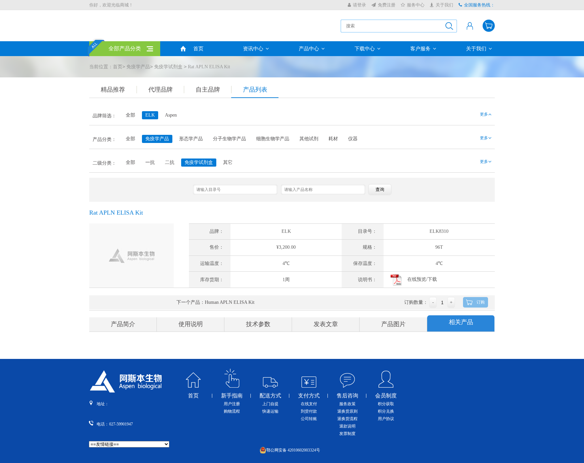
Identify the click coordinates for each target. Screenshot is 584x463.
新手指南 (232, 396)
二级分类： (104, 163)
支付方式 (309, 396)
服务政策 (347, 403)
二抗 (169, 162)
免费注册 (386, 4)
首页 (198, 48)
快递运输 (270, 411)
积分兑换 (386, 411)
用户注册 (232, 403)
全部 (130, 115)
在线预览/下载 (422, 279)
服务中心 (415, 4)
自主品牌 (208, 89)
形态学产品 (191, 138)
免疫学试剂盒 (168, 66)
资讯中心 (253, 48)
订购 (481, 302)
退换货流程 (347, 418)
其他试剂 (308, 138)
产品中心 (309, 48)
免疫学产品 (138, 66)
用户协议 (386, 418)
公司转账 (309, 418)
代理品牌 (160, 89)
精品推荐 (113, 89)
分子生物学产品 (229, 138)
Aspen (171, 115)
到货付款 (309, 411)
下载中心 (365, 48)
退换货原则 (347, 411)
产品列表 (255, 89)
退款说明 (347, 426)
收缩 (579, 111)
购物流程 (232, 411)
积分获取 (386, 403)
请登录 (359, 4)
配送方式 (270, 396)
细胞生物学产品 (272, 138)
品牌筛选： (104, 115)
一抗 (150, 162)
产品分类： (104, 139)
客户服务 (420, 48)
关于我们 (444, 4)
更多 (484, 114)
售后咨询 (347, 396)
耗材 (333, 138)
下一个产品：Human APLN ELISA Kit (215, 302)
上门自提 (270, 403)
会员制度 (386, 396)
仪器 (353, 138)
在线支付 (309, 403)
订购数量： (416, 302)
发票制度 (347, 433)
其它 (228, 162)
